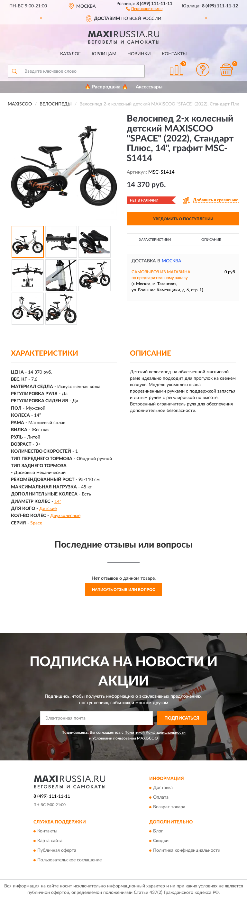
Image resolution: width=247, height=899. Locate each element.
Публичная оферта (56, 851)
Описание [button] (211, 239)
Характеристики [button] (155, 239)
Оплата (161, 797)
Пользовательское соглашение (69, 860)
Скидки (161, 841)
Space (36, 523)
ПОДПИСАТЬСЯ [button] (181, 718)
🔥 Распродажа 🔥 (106, 87)
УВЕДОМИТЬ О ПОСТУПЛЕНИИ (183, 219)
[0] (226, 69)
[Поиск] (14, 71)
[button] (144, 8)
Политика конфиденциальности (186, 851)
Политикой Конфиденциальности (155, 732)
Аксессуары (149, 87)
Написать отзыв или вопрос (123, 590)
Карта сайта (49, 841)
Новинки (139, 54)
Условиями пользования (114, 738)
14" (57, 501)
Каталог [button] (70, 54)
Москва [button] (171, 261)
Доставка (163, 788)
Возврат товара (169, 807)
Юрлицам (104, 54)
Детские (48, 508)
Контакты (174, 54)
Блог (158, 831)
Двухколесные (65, 515)
